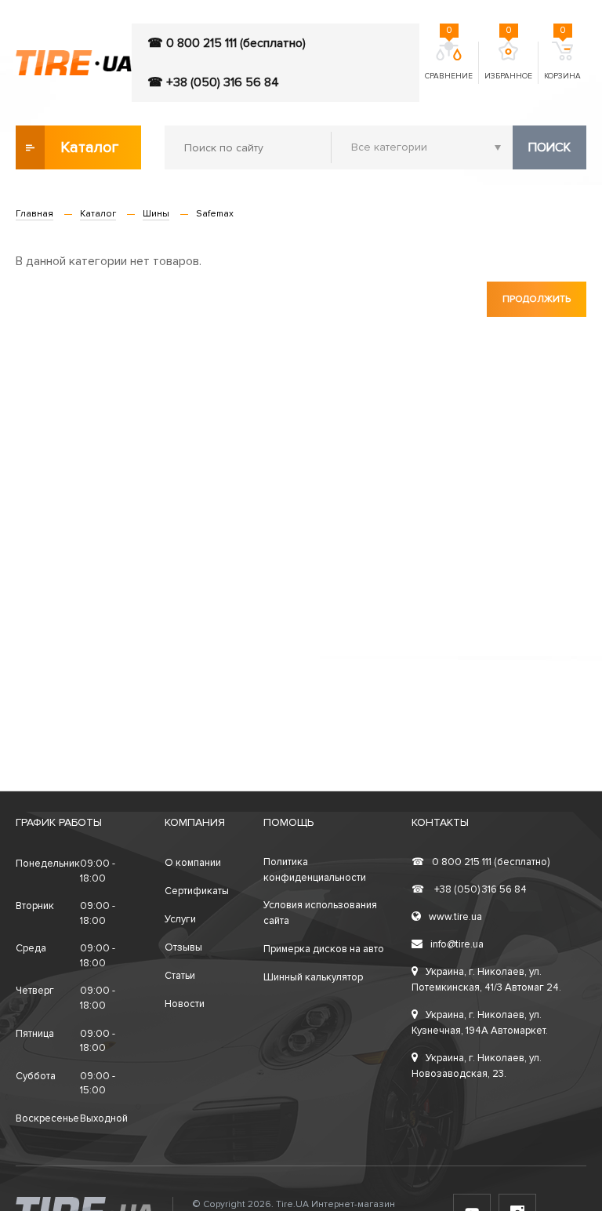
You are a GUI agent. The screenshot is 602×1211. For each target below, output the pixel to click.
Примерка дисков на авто (323, 949)
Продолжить (536, 299)
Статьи (180, 975)
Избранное (508, 61)
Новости (185, 1004)
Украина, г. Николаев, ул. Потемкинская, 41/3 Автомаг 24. (486, 980)
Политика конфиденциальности (314, 870)
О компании (193, 862)
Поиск (549, 147)
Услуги (180, 919)
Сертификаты (197, 891)
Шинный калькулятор (313, 977)
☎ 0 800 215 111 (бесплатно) (226, 43)
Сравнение (449, 61)
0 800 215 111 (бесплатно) (480, 862)
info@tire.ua (457, 944)
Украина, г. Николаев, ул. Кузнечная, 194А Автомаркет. (480, 1023)
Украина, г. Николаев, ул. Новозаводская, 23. (477, 1066)
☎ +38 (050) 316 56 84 (213, 82)
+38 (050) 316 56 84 (469, 889)
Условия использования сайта (320, 913)
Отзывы (183, 947)
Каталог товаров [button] (90, 153)
